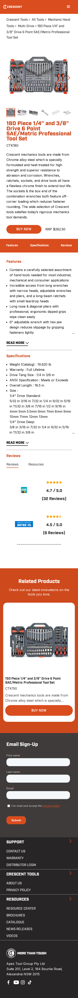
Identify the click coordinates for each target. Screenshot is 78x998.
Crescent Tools (17, 19)
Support (15, 842)
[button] (23, 229)
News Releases (19, 929)
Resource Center (21, 908)
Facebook (8, 982)
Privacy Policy (18, 890)
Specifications (39, 245)
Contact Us (15, 851)
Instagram (22, 982)
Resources (36, 464)
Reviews (66, 245)
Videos (12, 936)
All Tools (38, 19)
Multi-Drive (26, 26)
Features (12, 245)
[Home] (13, 7)
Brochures (15, 915)
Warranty (15, 858)
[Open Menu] (68, 6)
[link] (24, 490)
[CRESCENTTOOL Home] (26, 957)
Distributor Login (21, 865)
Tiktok (29, 982)
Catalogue (15, 922)
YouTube (15, 982)
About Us (14, 883)
